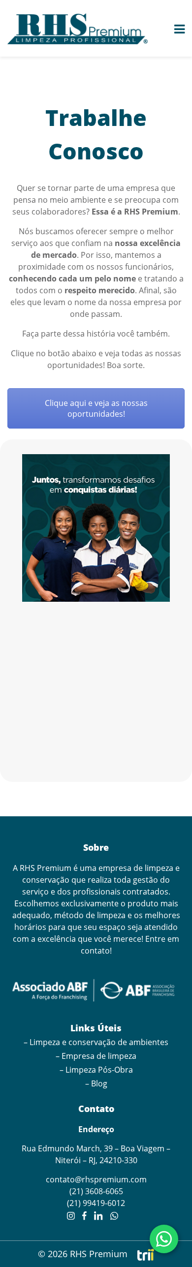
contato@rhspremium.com (96, 1179)
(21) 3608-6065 (96, 1191)
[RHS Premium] (77, 28)
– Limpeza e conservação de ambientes (96, 1042)
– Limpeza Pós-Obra (96, 1069)
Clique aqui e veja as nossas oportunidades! (96, 408)
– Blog (96, 1083)
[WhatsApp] (164, 1239)
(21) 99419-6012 (96, 1203)
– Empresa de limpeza (96, 1056)
